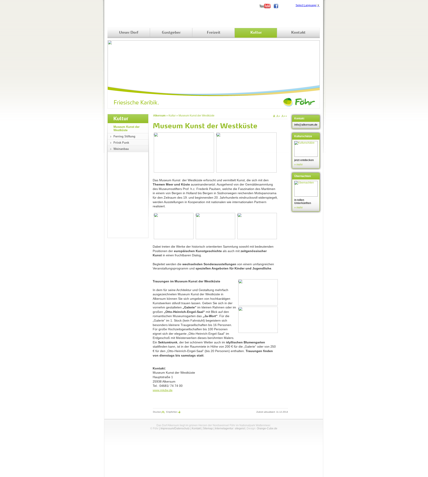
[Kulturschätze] (306, 149)
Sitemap (208, 428)
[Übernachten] (306, 189)
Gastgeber (171, 33)
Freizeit (213, 33)
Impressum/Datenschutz (175, 428)
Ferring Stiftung (124, 136)
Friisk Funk (121, 142)
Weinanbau (121, 149)
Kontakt (298, 33)
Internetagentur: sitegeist (230, 428)
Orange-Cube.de (267, 428)
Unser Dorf (128, 33)
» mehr (298, 164)
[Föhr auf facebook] (277, 6)
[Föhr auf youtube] (266, 6)
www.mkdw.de (163, 390)
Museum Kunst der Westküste (196, 115)
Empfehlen (171, 412)
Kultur (256, 33)
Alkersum (159, 115)
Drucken (157, 412)
